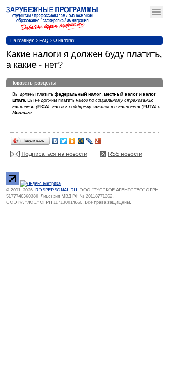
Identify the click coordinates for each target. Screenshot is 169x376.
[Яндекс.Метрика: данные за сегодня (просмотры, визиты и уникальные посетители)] (40, 183)
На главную (22, 40)
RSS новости (125, 153)
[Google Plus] (98, 139)
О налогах (64, 40)
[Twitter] (63, 139)
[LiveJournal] (89, 139)
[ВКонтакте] (55, 139)
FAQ (43, 40)
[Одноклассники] (72, 139)
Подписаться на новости (54, 153)
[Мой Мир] (81, 139)
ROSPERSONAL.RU (56, 189)
